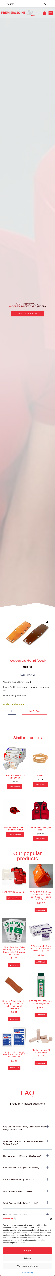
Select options (14, 835)
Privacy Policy (27, 1272)
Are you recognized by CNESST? (18, 1179)
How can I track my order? (15, 1215)
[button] (50, 1219)
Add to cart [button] (15, 787)
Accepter (27, 1250)
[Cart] (44, 13)
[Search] (45, 4)
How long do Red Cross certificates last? (22, 1156)
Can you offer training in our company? (21, 1168)
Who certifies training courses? (17, 1191)
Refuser (28, 1258)
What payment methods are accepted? (20, 1203)
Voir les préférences (27, 1266)
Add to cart (34, 711)
